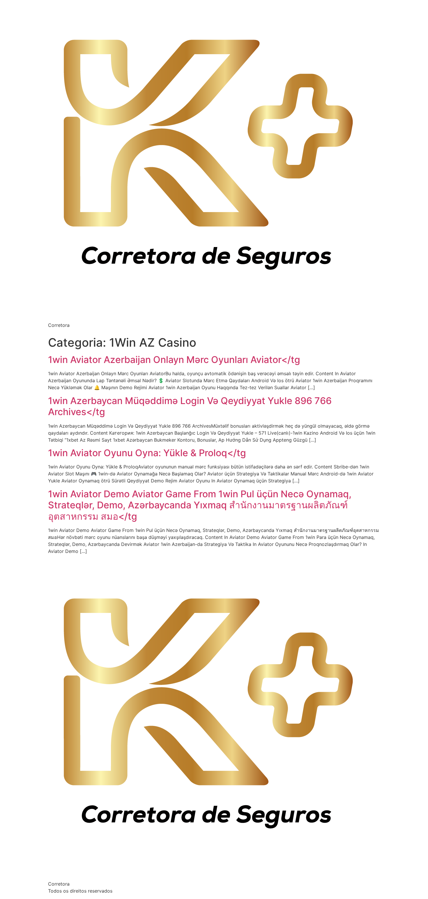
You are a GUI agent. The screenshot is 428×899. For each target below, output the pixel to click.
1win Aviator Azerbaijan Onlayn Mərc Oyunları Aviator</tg (174, 359)
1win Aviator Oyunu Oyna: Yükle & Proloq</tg (147, 453)
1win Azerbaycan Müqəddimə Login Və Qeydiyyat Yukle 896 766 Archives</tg (190, 406)
